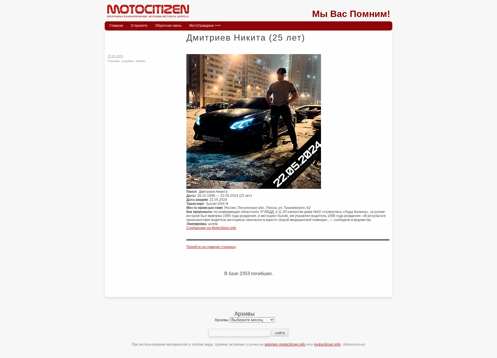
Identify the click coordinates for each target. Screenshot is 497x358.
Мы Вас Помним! (351, 14)
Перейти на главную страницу (211, 247)
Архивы (222, 320)
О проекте (139, 26)
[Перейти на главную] (148, 18)
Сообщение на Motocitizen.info (211, 228)
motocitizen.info (327, 344)
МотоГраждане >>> (205, 26)
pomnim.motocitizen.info (285, 344)
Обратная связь (168, 26)
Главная (116, 26)
